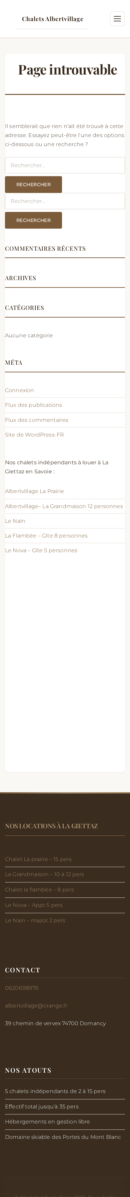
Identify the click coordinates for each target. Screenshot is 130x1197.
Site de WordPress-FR (34, 435)
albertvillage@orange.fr (36, 1005)
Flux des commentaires (36, 420)
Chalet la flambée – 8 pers (39, 889)
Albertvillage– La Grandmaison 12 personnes (64, 506)
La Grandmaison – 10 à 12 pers (44, 874)
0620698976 (22, 988)
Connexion (19, 390)
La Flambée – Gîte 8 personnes (46, 535)
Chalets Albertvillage (52, 18)
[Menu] (117, 18)
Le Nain (15, 521)
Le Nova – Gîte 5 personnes (41, 550)
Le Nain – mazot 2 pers (35, 920)
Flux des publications (33, 405)
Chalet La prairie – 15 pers (38, 859)
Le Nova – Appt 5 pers (34, 905)
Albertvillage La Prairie (35, 491)
